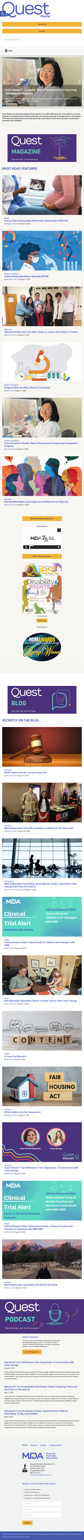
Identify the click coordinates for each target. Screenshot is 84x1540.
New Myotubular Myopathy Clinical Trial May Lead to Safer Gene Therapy (40, 1000)
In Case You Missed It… (16, 1056)
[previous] (4, 82)
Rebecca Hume (11, 335)
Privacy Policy (5, 1536)
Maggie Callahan (12, 224)
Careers (33, 1445)
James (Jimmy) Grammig (15, 890)
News (6, 998)
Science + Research (11, 274)
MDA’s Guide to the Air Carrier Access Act (25, 772)
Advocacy (7, 329)
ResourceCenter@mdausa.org (40, 1475)
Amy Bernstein (11, 505)
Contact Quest (55, 1445)
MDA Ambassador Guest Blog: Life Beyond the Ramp (30, 1284)
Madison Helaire (12, 831)
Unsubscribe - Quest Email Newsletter (37, 1498)
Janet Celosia (11, 449)
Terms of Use (13, 1536)
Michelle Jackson (12, 279)
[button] (3, 14)
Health (6, 218)
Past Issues (42, 620)
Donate (43, 1445)
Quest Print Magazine (31, 1492)
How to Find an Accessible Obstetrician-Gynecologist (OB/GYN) (36, 220)
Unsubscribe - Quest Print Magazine (36, 1495)
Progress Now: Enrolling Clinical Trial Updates (27, 387)
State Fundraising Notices (23, 1536)
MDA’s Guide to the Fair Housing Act (22, 1112)
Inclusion (7, 826)
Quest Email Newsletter (32, 1489)
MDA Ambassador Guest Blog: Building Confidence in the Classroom (38, 828)
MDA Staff (10, 391)
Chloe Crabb (10, 1288)
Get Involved (8, 881)
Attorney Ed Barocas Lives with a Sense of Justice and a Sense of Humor (41, 332)
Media (24, 1445)
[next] (79, 82)
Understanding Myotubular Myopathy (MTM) (26, 276)
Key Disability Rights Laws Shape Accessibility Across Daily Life (36, 501)
